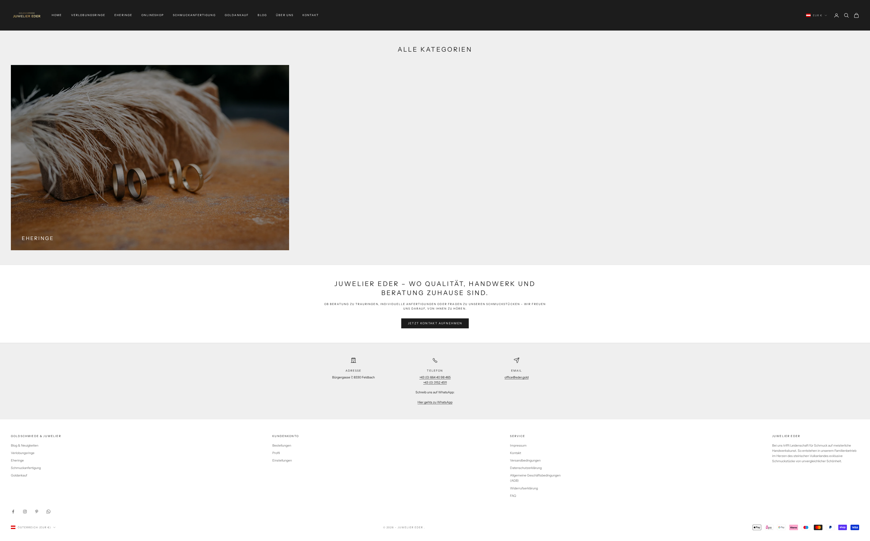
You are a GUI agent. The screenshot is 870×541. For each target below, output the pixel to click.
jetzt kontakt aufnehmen (435, 323)
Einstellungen (282, 460)
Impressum (518, 445)
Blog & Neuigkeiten (24, 445)
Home (57, 15)
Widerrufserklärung (524, 488)
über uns (284, 15)
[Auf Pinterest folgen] (36, 511)
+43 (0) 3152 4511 (435, 382)
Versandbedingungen (525, 460)
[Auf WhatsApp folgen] (48, 511)
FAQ (513, 496)
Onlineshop (152, 15)
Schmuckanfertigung (194, 15)
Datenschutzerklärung (526, 468)
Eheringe (123, 15)
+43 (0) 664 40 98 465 (435, 377)
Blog (262, 15)
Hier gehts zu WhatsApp (435, 402)
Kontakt (310, 15)
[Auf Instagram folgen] (25, 511)
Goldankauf (237, 15)
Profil (276, 453)
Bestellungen (281, 445)
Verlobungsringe (88, 15)
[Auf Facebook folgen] (13, 511)
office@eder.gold (517, 377)
